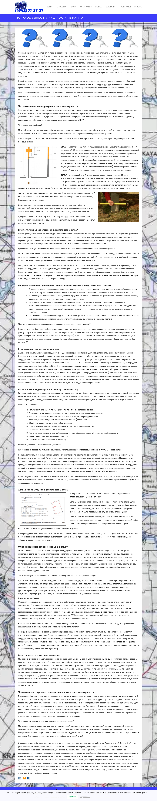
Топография (85, 7)
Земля (50, 7)
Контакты (126, 7)
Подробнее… (85, 797)
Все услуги (111, 7)
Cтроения (62, 7)
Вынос (98, 7)
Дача (73, 7)
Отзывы (138, 7)
